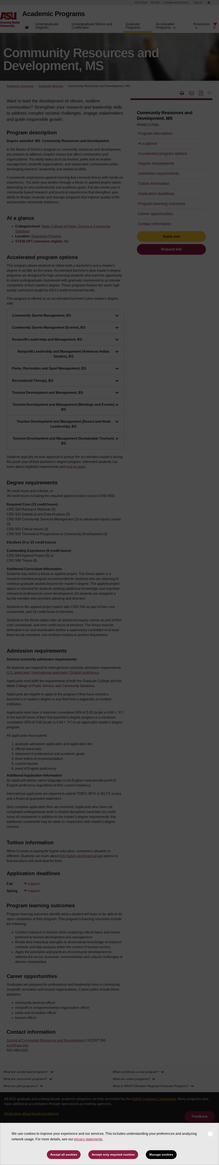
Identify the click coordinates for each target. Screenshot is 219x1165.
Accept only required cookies (113, 1154)
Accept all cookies (63, 1154)
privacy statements (88, 1139)
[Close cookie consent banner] (210, 1134)
